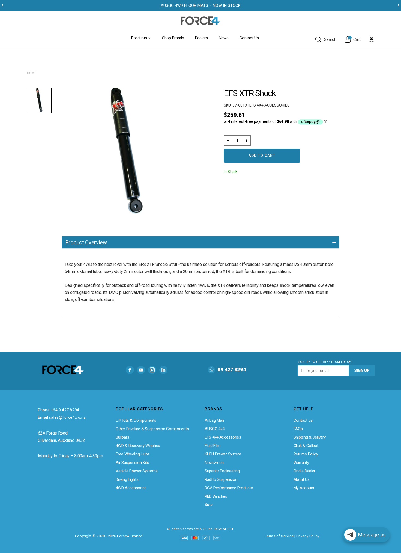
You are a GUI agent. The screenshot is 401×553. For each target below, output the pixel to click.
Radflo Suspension (221, 479)
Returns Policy (306, 454)
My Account (304, 487)
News (224, 37)
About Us (302, 479)
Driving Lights (127, 479)
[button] (200, 242)
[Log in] (371, 39)
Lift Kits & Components (136, 420)
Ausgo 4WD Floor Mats (184, 5)
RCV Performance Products (229, 487)
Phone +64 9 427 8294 (58, 410)
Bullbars (122, 437)
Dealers (201, 37)
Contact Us (249, 37)
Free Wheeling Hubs (133, 454)
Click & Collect (306, 445)
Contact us (303, 420)
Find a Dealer (304, 471)
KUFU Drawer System (223, 454)
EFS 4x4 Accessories (223, 437)
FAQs (298, 428)
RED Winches (216, 496)
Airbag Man (214, 420)
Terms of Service (279, 536)
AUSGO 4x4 (214, 428)
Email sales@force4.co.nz (62, 417)
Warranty (301, 462)
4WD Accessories (131, 487)
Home (32, 73)
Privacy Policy (307, 536)
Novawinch (214, 462)
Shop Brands (173, 37)
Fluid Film (212, 445)
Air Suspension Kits (132, 462)
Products (139, 37)
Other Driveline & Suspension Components (152, 428)
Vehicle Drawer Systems (137, 471)
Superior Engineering (222, 471)
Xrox (209, 504)
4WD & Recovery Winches (138, 445)
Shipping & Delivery (310, 437)
